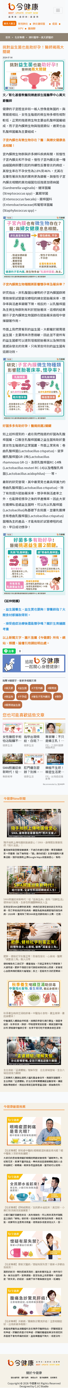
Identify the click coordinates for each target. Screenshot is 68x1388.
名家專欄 (19, 37)
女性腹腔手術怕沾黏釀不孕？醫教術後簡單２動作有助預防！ (12, 739)
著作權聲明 (44, 1377)
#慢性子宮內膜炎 (41, 696)
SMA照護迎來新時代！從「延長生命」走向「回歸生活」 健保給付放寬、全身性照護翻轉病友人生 (12, 770)
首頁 (7, 37)
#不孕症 (22, 696)
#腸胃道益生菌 (12, 705)
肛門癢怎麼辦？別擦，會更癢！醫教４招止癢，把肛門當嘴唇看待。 (33, 770)
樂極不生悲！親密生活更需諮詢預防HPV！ (54, 770)
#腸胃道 (52, 688)
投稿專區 (53, 1377)
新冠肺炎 (23, 23)
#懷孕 (58, 696)
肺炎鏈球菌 (40, 23)
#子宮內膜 (37, 688)
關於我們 (24, 1377)
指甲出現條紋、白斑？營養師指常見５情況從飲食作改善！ (33, 739)
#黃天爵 (8, 688)
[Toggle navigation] (58, 10)
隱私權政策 (15, 1377)
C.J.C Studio (41, 1386)
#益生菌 (22, 688)
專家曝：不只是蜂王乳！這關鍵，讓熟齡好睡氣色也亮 (54, 739)
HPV (20, 28)
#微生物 (8, 696)
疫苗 (54, 23)
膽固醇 (31, 28)
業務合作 (34, 1377)
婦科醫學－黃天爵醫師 (41, 37)
